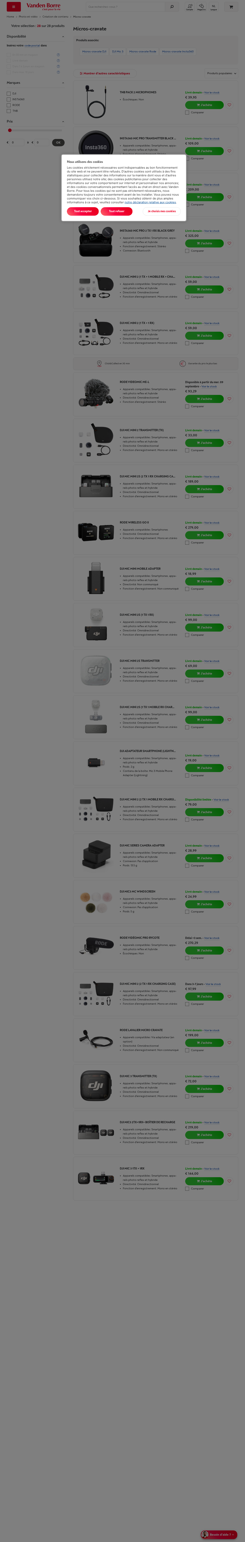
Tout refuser (116, 211)
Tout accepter (83, 211)
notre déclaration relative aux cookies (150, 202)
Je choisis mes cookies (162, 211)
